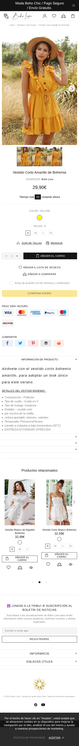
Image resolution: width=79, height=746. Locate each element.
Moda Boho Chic (22, 16)
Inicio (12, 25)
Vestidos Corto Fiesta (26, 25)
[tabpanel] (20, 529)
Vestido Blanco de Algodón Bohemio (20, 531)
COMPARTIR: (9, 337)
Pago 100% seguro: (15, 306)
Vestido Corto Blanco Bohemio (59, 529)
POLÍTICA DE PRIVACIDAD (29, 737)
